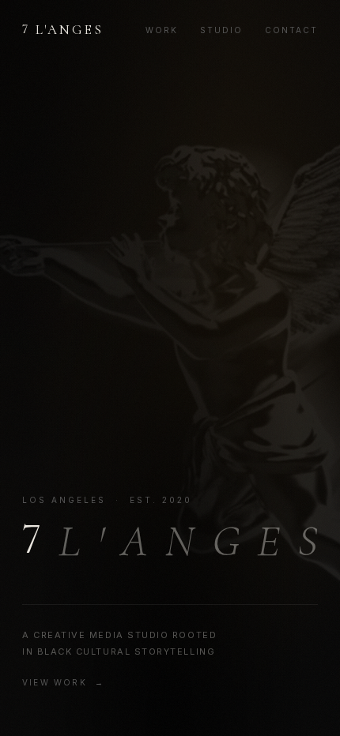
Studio (221, 30)
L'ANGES (63, 29)
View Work (54, 682)
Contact (291, 30)
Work (161, 30)
